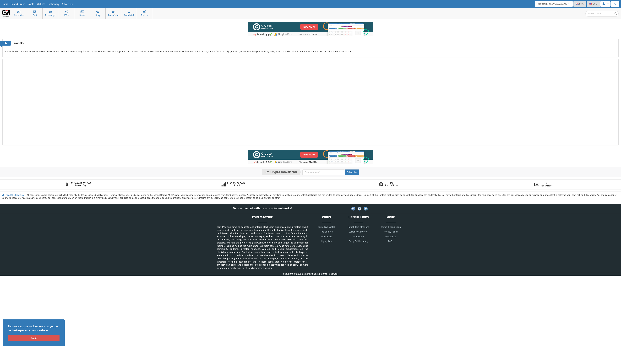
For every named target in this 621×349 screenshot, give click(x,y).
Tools (143, 15)
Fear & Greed (18, 4)
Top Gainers (326, 231)
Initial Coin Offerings (358, 227)
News (82, 15)
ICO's (66, 15)
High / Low (326, 241)
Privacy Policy (391, 231)
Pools (31, 4)
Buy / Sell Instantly (358, 241)
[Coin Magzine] (5, 12)
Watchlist (129, 15)
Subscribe (352, 172)
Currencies (18, 15)
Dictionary (53, 4)
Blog (97, 15)
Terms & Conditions (391, 227)
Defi (35, 15)
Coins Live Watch (326, 227)
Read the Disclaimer (15, 195)
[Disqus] (310, 101)
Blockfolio (113, 15)
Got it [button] (34, 338)
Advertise (67, 4)
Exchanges (50, 15)
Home (5, 4)
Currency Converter (358, 231)
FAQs (390, 241)
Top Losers (326, 236)
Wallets (41, 4)
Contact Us (390, 236)
